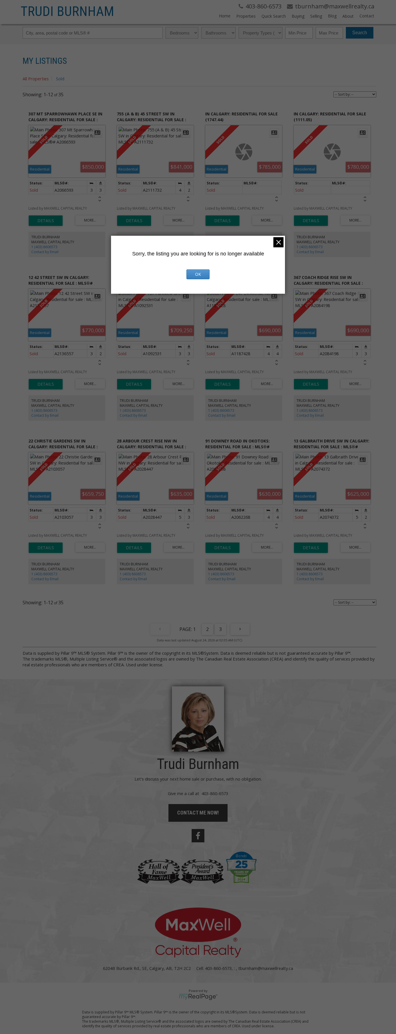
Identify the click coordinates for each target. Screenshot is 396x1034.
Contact (366, 16)
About (348, 16)
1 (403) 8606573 (44, 246)
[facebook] (198, 835)
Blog (332, 16)
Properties (246, 16)
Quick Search (273, 16)
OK (198, 274)
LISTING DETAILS (46, 220)
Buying (298, 16)
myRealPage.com (198, 997)
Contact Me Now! (198, 813)
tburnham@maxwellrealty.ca (265, 968)
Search (359, 32)
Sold (60, 78)
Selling (316, 16)
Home (224, 16)
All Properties (36, 78)
